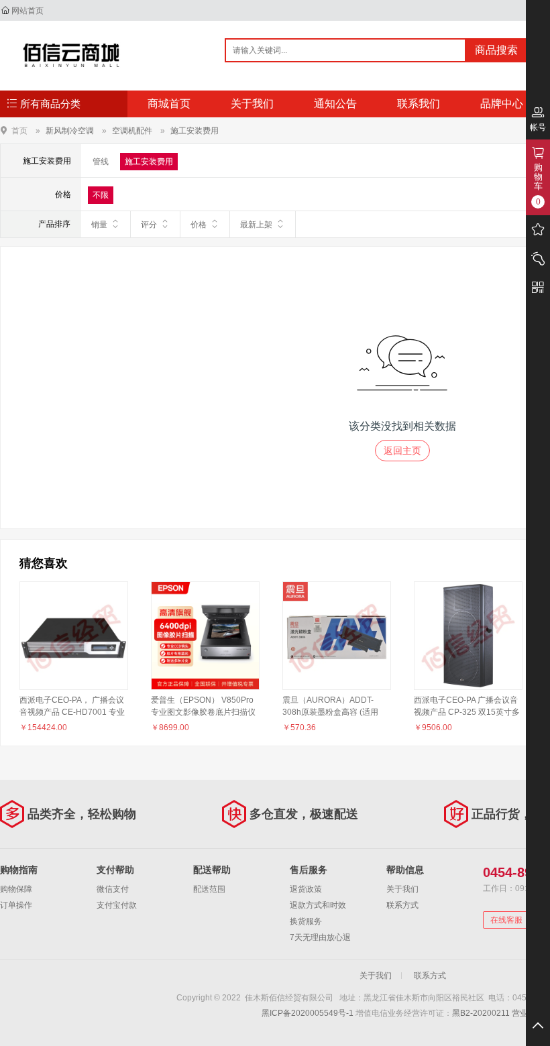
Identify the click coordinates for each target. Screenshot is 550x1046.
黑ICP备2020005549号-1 (307, 1013)
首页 (19, 130)
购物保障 (16, 889)
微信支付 (113, 889)
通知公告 (335, 103)
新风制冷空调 (70, 130)
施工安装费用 (194, 130)
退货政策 (306, 889)
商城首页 (169, 103)
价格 (198, 224)
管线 (101, 161)
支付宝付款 (117, 905)
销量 (99, 224)
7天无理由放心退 (320, 937)
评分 (149, 224)
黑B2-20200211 (481, 1013)
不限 (101, 195)
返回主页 (402, 450)
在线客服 (506, 920)
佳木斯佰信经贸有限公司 (71, 55)
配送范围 (209, 889)
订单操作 (16, 905)
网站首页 (27, 10)
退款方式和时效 (318, 905)
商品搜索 (496, 50)
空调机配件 (132, 130)
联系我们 (418, 103)
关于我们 (252, 103)
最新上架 (256, 224)
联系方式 (402, 905)
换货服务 (306, 921)
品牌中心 (501, 103)
